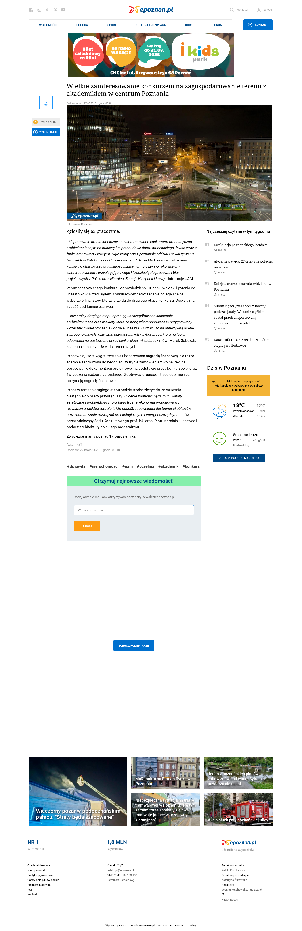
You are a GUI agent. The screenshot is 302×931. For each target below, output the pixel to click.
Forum (217, 25)
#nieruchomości (104, 466)
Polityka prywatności (40, 875)
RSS (30, 889)
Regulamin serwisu (39, 884)
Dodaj (87, 526)
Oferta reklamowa (38, 865)
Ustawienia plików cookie (43, 880)
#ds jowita (76, 466)
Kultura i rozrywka (151, 25)
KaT (79, 444)
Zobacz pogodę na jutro (239, 458)
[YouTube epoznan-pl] (63, 10)
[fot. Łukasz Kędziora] (134, 163)
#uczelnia (145, 466)
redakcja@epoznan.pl (120, 870)
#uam (127, 466)
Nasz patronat (36, 870)
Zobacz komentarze (134, 645)
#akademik (168, 466)
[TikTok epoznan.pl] (47, 10)
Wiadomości (48, 25)
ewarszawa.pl (146, 925)
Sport (112, 25)
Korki (189, 25)
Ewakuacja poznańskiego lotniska (241, 245)
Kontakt (261, 24)
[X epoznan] (55, 10)
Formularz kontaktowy (120, 880)
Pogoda (82, 25)
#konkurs (191, 466)
